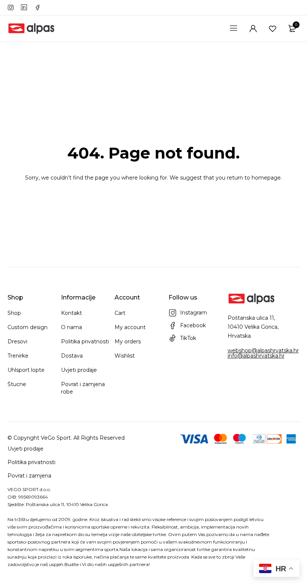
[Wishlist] (272, 28)
